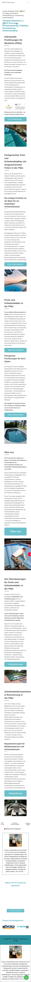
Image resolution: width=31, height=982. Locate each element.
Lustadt (17, 601)
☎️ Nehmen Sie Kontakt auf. (12, 829)
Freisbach (22, 601)
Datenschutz (23, 939)
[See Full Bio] (24, 871)
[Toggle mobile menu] (28, 2)
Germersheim (8, 603)
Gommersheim (8, 610)
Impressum (16, 939)
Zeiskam (6, 607)
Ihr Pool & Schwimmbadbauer (15, 823)
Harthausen (13, 607)
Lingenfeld (16, 603)
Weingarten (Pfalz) (19, 605)
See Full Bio (19, 871)
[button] (3, 927)
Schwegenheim (8, 605)
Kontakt (16, 940)
